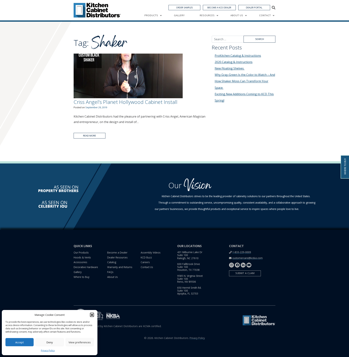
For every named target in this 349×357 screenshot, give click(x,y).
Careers (145, 262)
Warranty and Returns (119, 267)
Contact (265, 15)
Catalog (111, 262)
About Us (236, 15)
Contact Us (147, 267)
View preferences (80, 342)
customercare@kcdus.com (247, 258)
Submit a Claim (244, 273)
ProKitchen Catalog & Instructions (238, 56)
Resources (207, 15)
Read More (89, 135)
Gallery (179, 15)
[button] (92, 315)
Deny (49, 342)
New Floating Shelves (229, 68)
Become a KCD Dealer (219, 7)
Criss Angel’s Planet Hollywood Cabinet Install (125, 101)
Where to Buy (81, 277)
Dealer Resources (117, 257)
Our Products (81, 252)
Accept (19, 342)
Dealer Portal (254, 7)
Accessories (80, 262)
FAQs (110, 272)
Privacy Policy (48, 350)
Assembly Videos (151, 252)
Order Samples (184, 7)
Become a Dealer (117, 252)
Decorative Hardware (86, 267)
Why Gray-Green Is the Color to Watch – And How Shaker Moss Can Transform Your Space (245, 81)
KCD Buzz (146, 257)
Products (151, 15)
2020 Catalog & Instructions (233, 62)
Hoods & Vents (82, 257)
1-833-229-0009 (241, 252)
